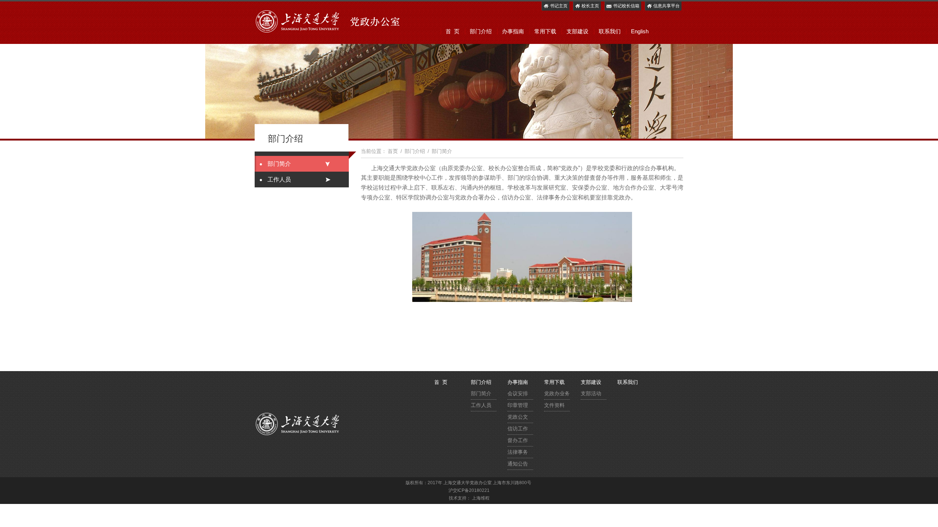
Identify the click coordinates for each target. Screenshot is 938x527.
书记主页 (559, 5)
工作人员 (279, 179)
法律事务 (517, 452)
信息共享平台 (666, 5)
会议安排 (517, 393)
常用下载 (545, 31)
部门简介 (279, 164)
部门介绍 (481, 31)
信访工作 (517, 428)
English (640, 31)
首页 (393, 151)
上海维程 (481, 498)
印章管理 (517, 405)
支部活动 (591, 393)
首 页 (452, 31)
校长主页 (590, 5)
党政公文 (517, 417)
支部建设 (577, 31)
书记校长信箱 (626, 5)
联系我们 (610, 31)
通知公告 (517, 464)
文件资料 (554, 405)
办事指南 (513, 31)
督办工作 (517, 440)
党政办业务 (557, 393)
